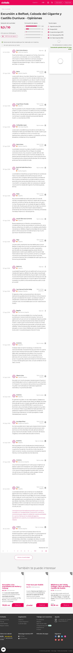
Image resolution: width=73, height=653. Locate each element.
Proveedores (40, 619)
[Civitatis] (5, 2)
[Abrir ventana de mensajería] (3, 649)
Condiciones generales (44, 650)
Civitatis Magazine (23, 621)
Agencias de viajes (41, 623)
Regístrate (68, 2)
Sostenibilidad (4, 623)
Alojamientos (40, 627)
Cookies (70, 650)
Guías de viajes (22, 623)
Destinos (20, 619)
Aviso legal (53, 650)
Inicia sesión (58, 2)
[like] (22, 573)
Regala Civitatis (4, 625)
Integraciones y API (41, 625)
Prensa (2, 621)
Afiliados (38, 621)
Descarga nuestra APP (25, 634)
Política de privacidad (62, 650)
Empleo (38, 629)
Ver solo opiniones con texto (12, 45)
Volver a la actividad (5, 9)
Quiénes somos (4, 619)
